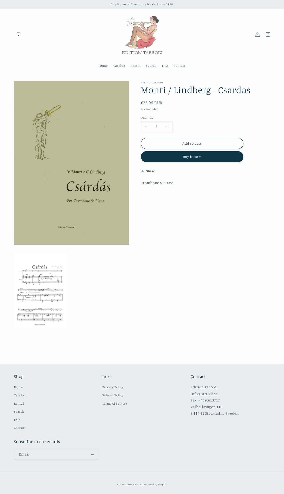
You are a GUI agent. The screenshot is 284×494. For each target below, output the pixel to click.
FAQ (17, 419)
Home (18, 387)
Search (19, 411)
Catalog (20, 395)
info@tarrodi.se (204, 393)
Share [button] (150, 171)
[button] (19, 34)
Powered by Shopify (155, 484)
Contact (20, 427)
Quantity (147, 117)
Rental (19, 403)
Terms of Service (114, 403)
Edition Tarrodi (134, 484)
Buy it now (192, 157)
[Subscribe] (92, 454)
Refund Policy (113, 395)
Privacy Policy (113, 387)
